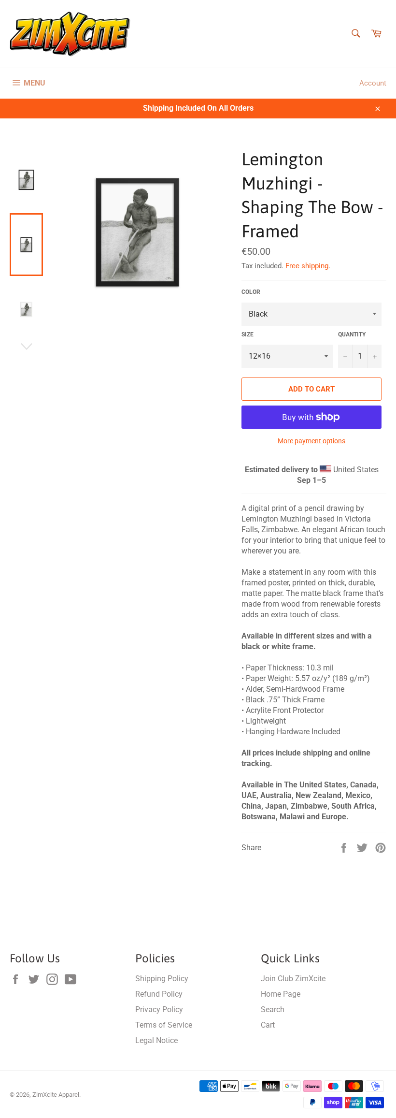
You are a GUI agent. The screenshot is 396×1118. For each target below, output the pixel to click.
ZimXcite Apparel (55, 1094)
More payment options (311, 441)
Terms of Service (163, 1025)
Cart (268, 1025)
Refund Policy (159, 994)
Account (372, 83)
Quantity (352, 334)
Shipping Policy (161, 978)
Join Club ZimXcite (293, 978)
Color (250, 292)
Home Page (280, 994)
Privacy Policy (159, 1009)
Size (247, 334)
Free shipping (306, 265)
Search (272, 1009)
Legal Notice (156, 1040)
